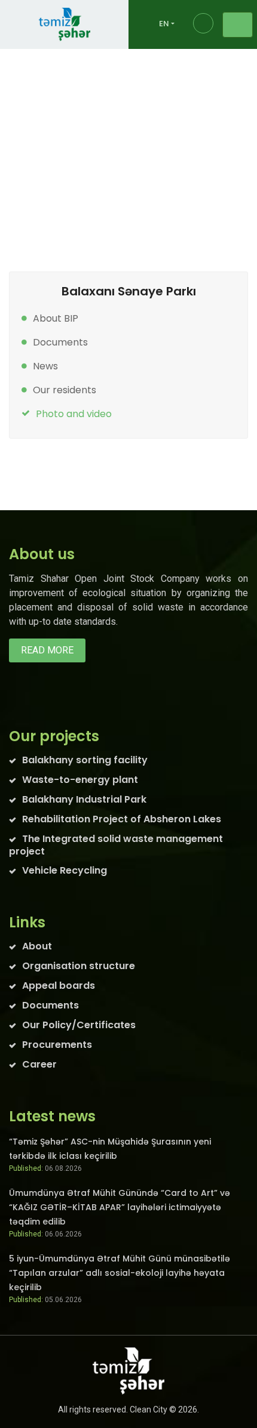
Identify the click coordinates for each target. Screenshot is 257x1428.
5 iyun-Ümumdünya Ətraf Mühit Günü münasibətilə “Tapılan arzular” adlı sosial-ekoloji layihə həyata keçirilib (119, 1273)
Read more (47, 650)
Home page (51, 133)
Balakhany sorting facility (85, 760)
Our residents (64, 390)
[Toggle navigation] (237, 25)
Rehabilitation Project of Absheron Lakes (121, 819)
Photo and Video (67, 176)
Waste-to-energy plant (80, 780)
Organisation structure (78, 966)
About (37, 946)
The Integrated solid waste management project (116, 845)
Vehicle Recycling (64, 870)
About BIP (55, 318)
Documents (60, 342)
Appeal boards (58, 985)
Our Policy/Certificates (79, 1025)
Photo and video (74, 414)
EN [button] (164, 23)
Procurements (57, 1044)
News (45, 366)
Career (39, 1064)
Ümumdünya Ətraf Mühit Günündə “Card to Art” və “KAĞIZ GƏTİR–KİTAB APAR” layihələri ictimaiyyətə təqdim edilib (119, 1207)
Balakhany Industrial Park (99, 155)
